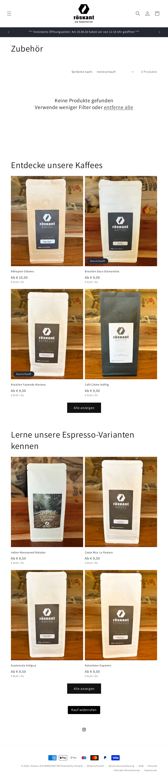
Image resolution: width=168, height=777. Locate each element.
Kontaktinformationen (127, 770)
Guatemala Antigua (23, 665)
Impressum (150, 770)
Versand (152, 765)
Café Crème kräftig (97, 384)
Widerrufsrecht (95, 765)
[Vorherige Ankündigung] (8, 32)
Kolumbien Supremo (98, 665)
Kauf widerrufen (84, 709)
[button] (9, 13)
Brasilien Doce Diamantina (102, 271)
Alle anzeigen (84, 408)
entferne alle (118, 107)
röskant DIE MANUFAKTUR (45, 765)
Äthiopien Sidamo (22, 271)
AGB (141, 765)
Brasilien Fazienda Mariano (28, 384)
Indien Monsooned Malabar (28, 552)
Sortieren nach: (82, 72)
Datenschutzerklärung (122, 765)
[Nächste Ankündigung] (159, 32)
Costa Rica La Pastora (99, 552)
